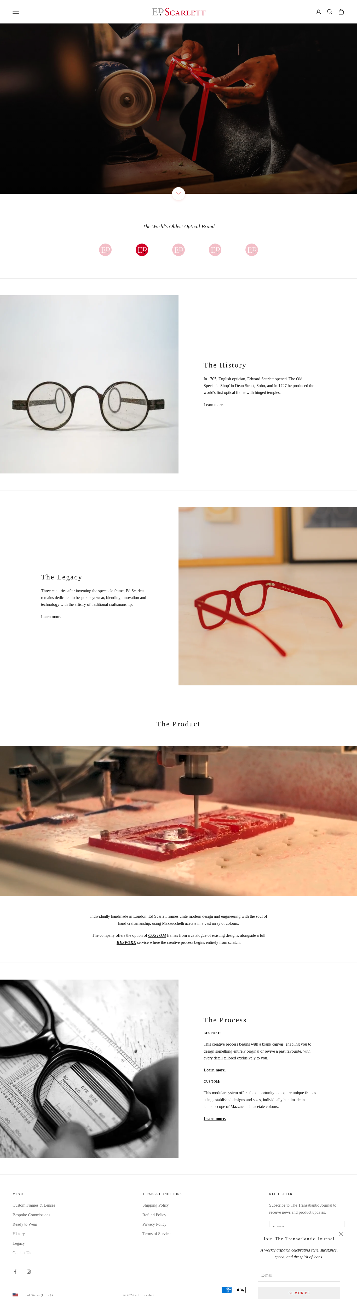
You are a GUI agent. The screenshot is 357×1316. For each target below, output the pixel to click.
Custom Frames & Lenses (34, 1205)
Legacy (19, 1243)
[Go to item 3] (178, 249)
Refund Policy (154, 1215)
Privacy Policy (154, 1224)
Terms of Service (156, 1233)
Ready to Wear (25, 1224)
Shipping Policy (155, 1205)
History (19, 1233)
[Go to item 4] (215, 249)
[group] (178, 97)
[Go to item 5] (251, 249)
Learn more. (214, 404)
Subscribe (299, 1293)
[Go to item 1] (105, 249)
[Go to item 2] (141, 249)
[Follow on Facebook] (15, 1271)
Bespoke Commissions (31, 1215)
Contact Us (22, 1252)
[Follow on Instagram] (28, 1271)
